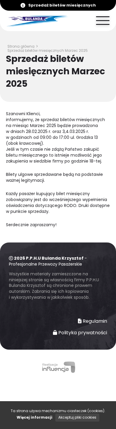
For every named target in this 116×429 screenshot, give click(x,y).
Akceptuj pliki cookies (77, 417)
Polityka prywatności (82, 333)
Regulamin (94, 321)
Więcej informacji (34, 417)
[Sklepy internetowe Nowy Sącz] (58, 368)
